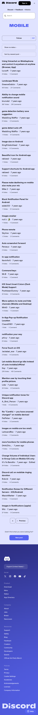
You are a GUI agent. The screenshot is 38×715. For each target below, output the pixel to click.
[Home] (9, 3)
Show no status (10, 47)
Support (7, 630)
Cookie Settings (10, 676)
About (6, 608)
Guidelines (8, 680)
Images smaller (9, 216)
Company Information (12, 690)
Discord (10, 10)
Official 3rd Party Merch (13, 658)
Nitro (6, 590)
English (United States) (15, 566)
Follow (19, 38)
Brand (6, 615)
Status (6, 594)
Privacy (6, 673)
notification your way (12, 334)
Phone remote (8, 230)
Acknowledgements (11, 683)
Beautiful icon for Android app (16, 155)
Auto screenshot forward (14, 243)
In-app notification (11, 257)
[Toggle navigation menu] (34, 3)
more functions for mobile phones (18, 442)
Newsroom (8, 619)
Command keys (9, 271)
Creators (7, 644)
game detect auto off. (12, 128)
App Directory (9, 597)
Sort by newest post (12, 54)
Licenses (7, 687)
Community (8, 648)
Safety (6, 634)
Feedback (19, 10)
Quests (6, 655)
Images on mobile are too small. (17, 428)
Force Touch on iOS (11, 348)
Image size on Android (12, 142)
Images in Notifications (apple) (16, 506)
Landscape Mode (10, 81)
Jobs (5, 612)
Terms (6, 669)
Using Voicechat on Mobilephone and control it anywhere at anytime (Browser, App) (18, 64)
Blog (5, 637)
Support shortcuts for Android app (18, 169)
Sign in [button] (24, 3)
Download (8, 587)
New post (19, 537)
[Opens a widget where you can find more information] (30, 711)
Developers (8, 651)
